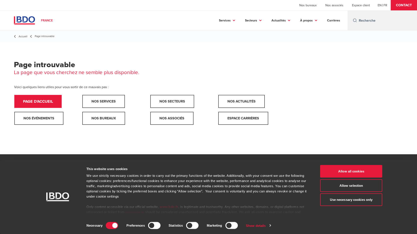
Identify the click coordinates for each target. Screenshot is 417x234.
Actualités (278, 20)
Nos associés (334, 5)
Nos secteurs (172, 101)
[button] (404, 5)
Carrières (333, 20)
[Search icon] (355, 20)
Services (225, 20)
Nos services (103, 101)
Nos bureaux (308, 5)
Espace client (361, 5)
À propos (306, 20)
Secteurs (251, 20)
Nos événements (38, 118)
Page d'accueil (38, 101)
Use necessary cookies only (351, 200)
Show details (256, 225)
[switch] (154, 225)
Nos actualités (241, 101)
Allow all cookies (351, 171)
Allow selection (351, 185)
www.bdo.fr (169, 207)
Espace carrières (243, 118)
